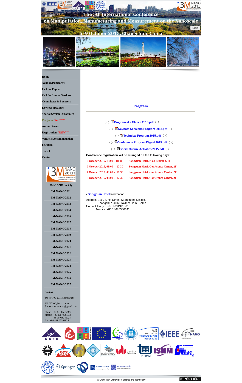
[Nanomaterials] (121, 372)
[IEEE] (169, 339)
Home (45, 76)
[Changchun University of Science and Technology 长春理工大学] (131, 339)
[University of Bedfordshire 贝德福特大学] (126, 356)
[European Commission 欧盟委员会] (84, 339)
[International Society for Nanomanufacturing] (163, 356)
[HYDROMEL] (108, 356)
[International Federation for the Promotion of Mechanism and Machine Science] (144, 356)
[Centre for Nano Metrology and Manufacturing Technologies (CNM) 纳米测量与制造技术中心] (93, 356)
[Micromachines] (100, 372)
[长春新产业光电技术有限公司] (184, 356)
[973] (63, 356)
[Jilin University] (48, 372)
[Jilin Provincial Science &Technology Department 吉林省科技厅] (118, 339)
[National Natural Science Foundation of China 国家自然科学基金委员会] (51, 339)
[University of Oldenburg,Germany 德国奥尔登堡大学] (148, 339)
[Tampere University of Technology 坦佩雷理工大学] (47, 356)
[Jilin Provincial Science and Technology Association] (82, 372)
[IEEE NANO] (190, 339)
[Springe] (65, 372)
